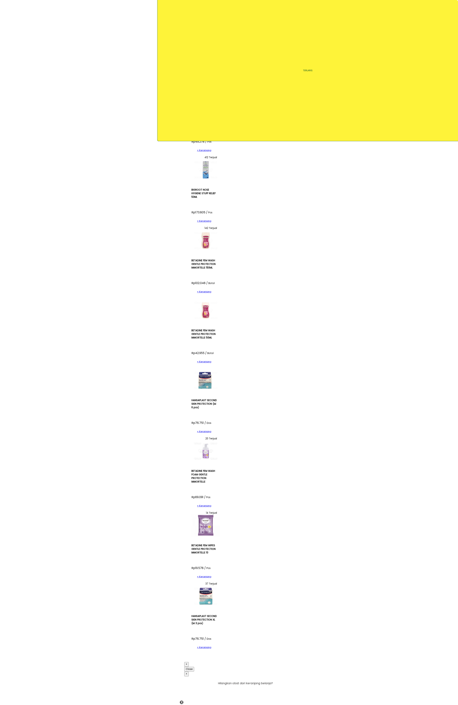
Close (189, 669)
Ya (261, 691)
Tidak (267, 691)
